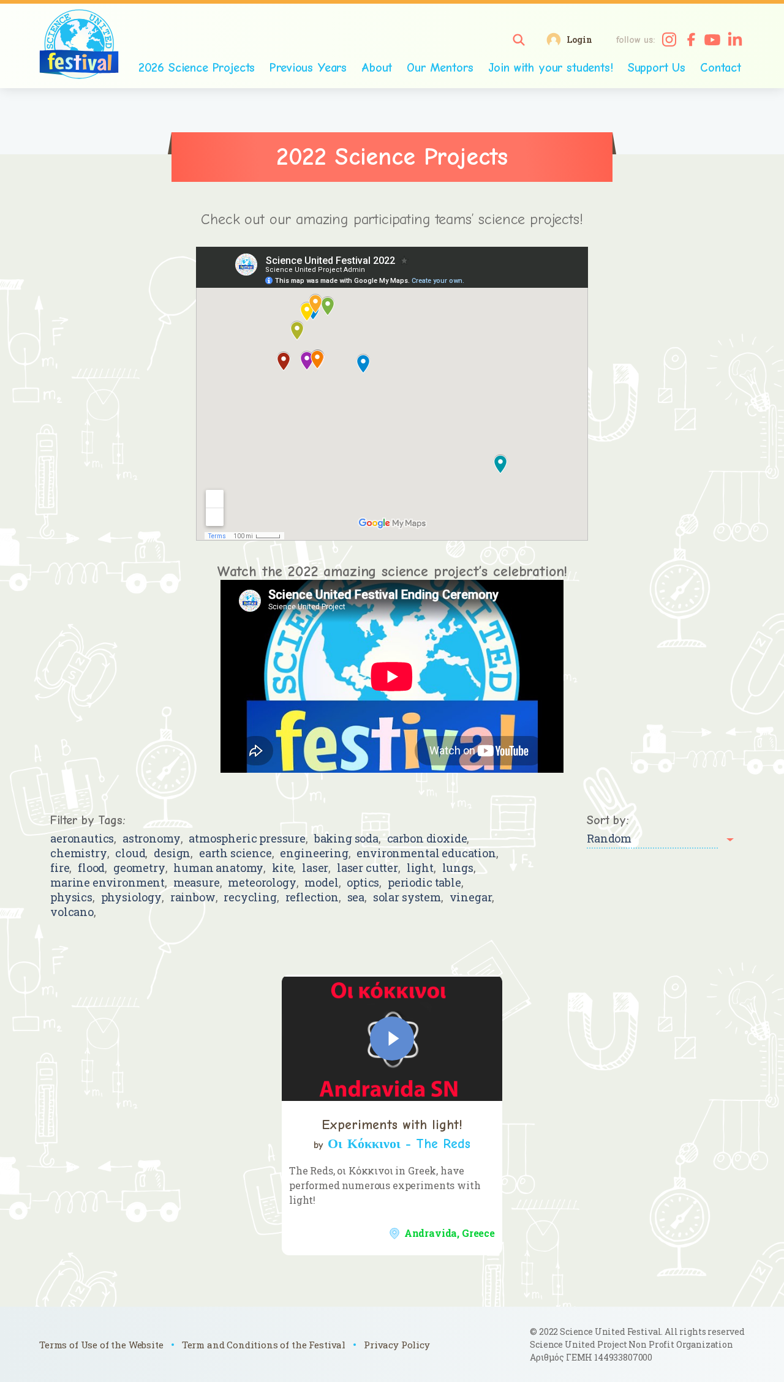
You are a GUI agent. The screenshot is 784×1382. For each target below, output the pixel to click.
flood (91, 868)
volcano (72, 912)
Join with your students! (550, 68)
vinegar (471, 897)
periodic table (424, 883)
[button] (518, 39)
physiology (131, 897)
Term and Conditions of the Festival (263, 1345)
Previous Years (308, 68)
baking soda (346, 839)
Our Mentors (440, 68)
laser (315, 868)
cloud (130, 853)
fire (59, 868)
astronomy (152, 839)
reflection (312, 897)
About (376, 68)
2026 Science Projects (196, 68)
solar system (407, 897)
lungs (457, 868)
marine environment (107, 883)
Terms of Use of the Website (101, 1345)
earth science (235, 853)
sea (356, 897)
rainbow (193, 897)
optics (363, 883)
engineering (314, 853)
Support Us (656, 68)
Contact (720, 68)
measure (196, 883)
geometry (139, 868)
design (172, 853)
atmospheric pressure (247, 839)
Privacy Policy (397, 1345)
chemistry (78, 853)
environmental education (426, 853)
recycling (250, 897)
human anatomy (218, 868)
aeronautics (82, 839)
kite (282, 868)
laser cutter (367, 868)
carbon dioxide (427, 839)
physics (71, 897)
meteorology (262, 883)
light (420, 868)
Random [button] (609, 839)
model (321, 883)
